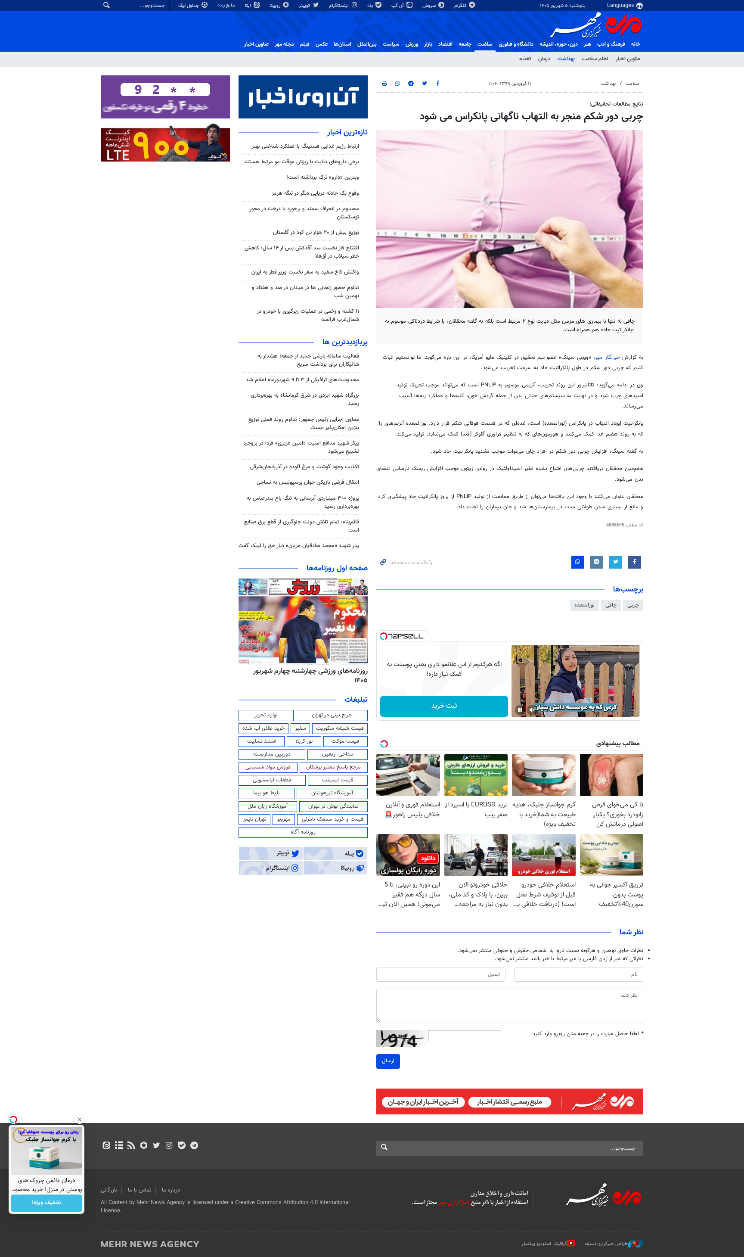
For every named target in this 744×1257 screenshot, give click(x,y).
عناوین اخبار (628, 59)
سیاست (391, 44)
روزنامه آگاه (303, 832)
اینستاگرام (339, 5)
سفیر (300, 728)
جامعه (465, 44)
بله (370, 5)
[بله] (181, 1146)
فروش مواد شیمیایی (268, 767)
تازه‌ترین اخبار (347, 132)
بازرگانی (109, 1190)
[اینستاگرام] (169, 1146)
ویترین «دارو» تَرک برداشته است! (322, 177)
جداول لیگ (189, 5)
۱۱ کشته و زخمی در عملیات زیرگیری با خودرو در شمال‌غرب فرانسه (308, 315)
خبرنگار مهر (608, 357)
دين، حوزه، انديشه (558, 44)
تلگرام (461, 5)
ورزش (412, 44)
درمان (544, 59)
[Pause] (520, 710)
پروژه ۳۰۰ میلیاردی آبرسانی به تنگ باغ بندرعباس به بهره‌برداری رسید (303, 502)
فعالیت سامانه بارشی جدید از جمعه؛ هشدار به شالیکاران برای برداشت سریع (308, 360)
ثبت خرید (444, 706)
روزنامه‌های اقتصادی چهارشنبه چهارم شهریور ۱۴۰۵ (308, 676)
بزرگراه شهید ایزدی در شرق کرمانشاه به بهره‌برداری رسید (305, 399)
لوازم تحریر (266, 715)
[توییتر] (156, 1146)
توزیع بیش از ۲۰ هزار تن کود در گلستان (316, 232)
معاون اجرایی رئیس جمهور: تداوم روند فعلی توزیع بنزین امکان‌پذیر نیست (303, 423)
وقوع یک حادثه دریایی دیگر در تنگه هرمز (315, 193)
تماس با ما (139, 1190)
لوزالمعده (584, 605)
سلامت (485, 44)
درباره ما (171, 1190)
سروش (429, 5)
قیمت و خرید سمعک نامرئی (332, 819)
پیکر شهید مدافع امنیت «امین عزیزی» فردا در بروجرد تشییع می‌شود (301, 447)
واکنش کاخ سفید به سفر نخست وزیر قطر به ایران (305, 272)
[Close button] (79, 1119)
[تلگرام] (194, 1146)
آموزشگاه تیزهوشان (332, 793)
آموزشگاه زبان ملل (268, 806)
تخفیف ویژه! (47, 1203)
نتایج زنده (226, 5)
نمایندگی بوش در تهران (333, 806)
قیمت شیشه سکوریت (340, 728)
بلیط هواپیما (266, 793)
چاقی (611, 605)
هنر (587, 44)
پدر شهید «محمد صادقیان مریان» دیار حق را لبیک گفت (299, 545)
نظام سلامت (595, 59)
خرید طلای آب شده (263, 728)
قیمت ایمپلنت (337, 780)
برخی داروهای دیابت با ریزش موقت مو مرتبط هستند (301, 162)
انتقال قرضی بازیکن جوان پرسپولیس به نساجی (308, 482)
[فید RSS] (131, 1146)
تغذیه (525, 59)
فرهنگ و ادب (611, 44)
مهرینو (284, 819)
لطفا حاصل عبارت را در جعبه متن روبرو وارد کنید (588, 1034)
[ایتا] (106, 1146)
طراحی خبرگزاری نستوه (606, 1243)
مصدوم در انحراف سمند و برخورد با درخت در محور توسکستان (304, 213)
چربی (633, 605)
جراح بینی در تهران (332, 715)
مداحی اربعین (337, 754)
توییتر (305, 5)
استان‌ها (342, 44)
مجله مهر (284, 44)
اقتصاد (445, 44)
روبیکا (276, 5)
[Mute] (532, 710)
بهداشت (566, 59)
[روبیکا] (144, 1146)
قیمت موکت (345, 741)
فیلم (305, 44)
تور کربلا (304, 741)
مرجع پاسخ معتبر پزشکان (333, 767)
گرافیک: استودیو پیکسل (544, 1243)
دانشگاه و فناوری (516, 44)
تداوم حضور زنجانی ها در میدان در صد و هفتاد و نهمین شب (305, 291)
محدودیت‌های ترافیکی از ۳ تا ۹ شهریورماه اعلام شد (302, 380)
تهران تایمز (254, 819)
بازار (428, 44)
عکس (322, 44)
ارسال (388, 1061)
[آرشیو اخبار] (118, 1146)
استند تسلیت (261, 741)
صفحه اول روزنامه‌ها (337, 568)
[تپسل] (383, 636)
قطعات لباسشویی (272, 780)
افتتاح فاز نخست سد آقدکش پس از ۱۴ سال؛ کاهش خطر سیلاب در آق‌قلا (302, 252)
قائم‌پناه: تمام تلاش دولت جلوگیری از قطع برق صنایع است (301, 526)
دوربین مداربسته (272, 754)
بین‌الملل (367, 44)
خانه (635, 44)
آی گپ (398, 5)
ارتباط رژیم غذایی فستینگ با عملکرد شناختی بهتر (305, 146)
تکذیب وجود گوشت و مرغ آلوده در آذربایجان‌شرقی (304, 467)
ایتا (248, 5)
